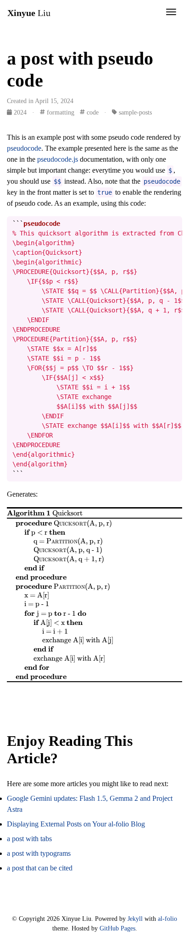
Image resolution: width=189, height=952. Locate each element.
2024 (20, 112)
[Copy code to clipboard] (175, 224)
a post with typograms (39, 853)
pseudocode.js (57, 159)
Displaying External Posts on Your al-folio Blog (76, 824)
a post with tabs (29, 839)
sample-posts (134, 112)
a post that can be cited (39, 868)
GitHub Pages (117, 928)
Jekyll (135, 918)
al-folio (167, 918)
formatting (59, 112)
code (92, 112)
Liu (28, 13)
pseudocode (24, 148)
